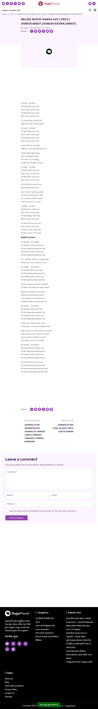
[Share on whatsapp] (31, 31)
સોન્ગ (12, 14)
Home (4, 14)
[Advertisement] (7, 45)
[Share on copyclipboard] (51, 31)
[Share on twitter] (39, 31)
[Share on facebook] (43, 31)
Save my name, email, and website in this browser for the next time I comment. (42, 511)
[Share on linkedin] (35, 31)
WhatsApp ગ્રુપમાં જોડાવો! (48, 704)
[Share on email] (47, 31)
